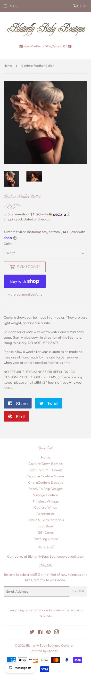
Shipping (10, 219)
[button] (45, 214)
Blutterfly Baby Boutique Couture (49, 645)
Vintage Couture (45, 495)
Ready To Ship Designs (46, 489)
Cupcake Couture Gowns (45, 476)
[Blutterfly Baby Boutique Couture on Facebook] (40, 632)
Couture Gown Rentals (45, 463)
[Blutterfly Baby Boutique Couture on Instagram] (56, 632)
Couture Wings (45, 507)
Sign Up (78, 591)
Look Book (46, 526)
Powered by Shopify (44, 651)
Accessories (45, 513)
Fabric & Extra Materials (45, 520)
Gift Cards (46, 532)
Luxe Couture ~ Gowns (45, 470)
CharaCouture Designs (45, 482)
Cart (83, 6)
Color (8, 243)
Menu (14, 6)
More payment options (25, 294)
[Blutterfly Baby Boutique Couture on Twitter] (32, 632)
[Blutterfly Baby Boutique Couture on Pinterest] (48, 632)
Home (8, 65)
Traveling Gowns (45, 539)
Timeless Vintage (46, 501)
